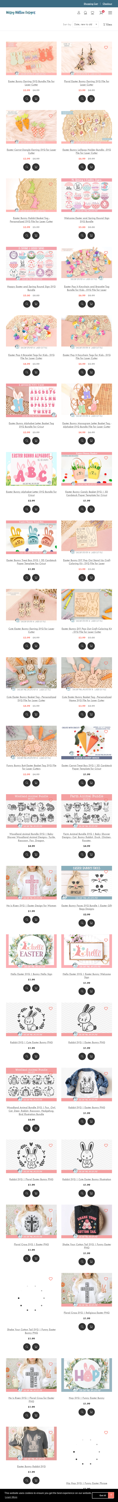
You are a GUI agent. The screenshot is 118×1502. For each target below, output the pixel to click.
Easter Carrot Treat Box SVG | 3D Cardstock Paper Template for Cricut (87, 767)
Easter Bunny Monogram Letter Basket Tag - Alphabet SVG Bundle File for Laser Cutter (86, 424)
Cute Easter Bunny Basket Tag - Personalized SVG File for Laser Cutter (31, 698)
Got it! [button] (103, 1495)
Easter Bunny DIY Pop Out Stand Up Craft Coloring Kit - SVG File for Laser (86, 561)
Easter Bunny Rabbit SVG (31, 1449)
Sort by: (67, 24)
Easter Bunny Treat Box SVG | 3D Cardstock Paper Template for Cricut (31, 561)
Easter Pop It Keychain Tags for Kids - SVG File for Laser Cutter (87, 356)
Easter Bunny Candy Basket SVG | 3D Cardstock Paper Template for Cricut (86, 493)
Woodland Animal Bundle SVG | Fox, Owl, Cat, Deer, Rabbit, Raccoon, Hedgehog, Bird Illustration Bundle (31, 1111)
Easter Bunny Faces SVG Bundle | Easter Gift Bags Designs (86, 907)
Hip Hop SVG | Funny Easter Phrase (86, 1466)
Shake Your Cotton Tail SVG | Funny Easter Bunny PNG (31, 1314)
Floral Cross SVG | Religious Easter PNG (87, 1312)
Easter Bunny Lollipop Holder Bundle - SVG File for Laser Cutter (87, 151)
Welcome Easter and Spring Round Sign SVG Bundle (86, 219)
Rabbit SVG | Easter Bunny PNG (86, 1042)
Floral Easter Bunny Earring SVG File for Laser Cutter (86, 82)
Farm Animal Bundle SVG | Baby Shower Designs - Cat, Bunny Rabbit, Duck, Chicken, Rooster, (86, 837)
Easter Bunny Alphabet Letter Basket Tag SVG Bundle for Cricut (31, 424)
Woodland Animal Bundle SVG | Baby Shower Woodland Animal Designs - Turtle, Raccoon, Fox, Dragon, (31, 837)
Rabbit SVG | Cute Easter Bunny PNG (31, 1042)
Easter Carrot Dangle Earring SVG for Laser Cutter (31, 151)
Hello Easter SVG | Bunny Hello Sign (31, 974)
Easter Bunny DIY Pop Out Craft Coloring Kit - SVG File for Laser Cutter (87, 630)
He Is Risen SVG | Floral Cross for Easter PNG (31, 1382)
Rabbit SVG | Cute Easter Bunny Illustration (86, 1179)
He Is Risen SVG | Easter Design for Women (31, 905)
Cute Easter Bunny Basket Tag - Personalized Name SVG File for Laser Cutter (87, 698)
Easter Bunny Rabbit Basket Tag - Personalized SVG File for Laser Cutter (31, 219)
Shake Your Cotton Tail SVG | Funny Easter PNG (86, 1246)
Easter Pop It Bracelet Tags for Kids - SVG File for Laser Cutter (31, 356)
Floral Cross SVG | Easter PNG (31, 1244)
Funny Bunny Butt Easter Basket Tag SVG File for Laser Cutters (31, 767)
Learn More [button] (11, 1497)
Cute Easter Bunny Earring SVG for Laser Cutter (31, 630)
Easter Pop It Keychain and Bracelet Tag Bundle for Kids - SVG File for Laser (86, 288)
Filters (109, 24)
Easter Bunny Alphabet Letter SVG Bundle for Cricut (31, 493)
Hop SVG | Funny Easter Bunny (86, 1381)
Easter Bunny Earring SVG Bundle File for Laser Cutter (31, 82)
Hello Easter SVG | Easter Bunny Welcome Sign (87, 975)
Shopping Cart (91, 3)
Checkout (107, 3)
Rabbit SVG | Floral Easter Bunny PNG (31, 1179)
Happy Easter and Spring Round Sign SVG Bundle (31, 288)
